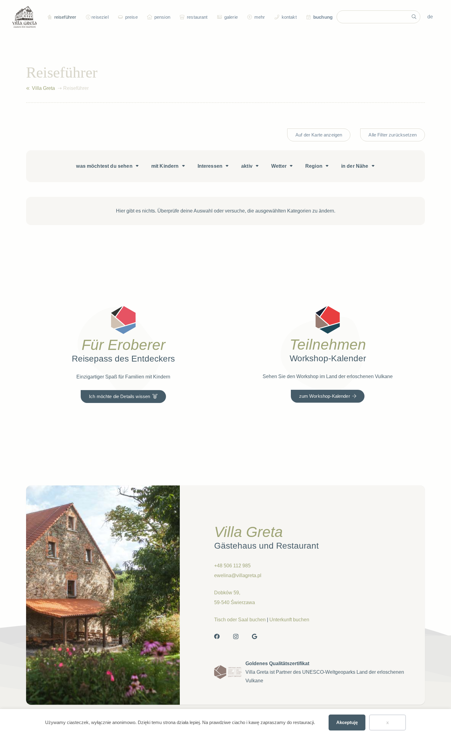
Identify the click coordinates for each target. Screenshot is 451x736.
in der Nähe (354, 166)
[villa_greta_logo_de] (24, 17)
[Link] (27, 88)
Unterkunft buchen (289, 619)
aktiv (246, 166)
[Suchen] (414, 17)
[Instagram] (235, 637)
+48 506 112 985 (232, 565)
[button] (87, 17)
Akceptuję (347, 722)
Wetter (279, 166)
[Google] (254, 636)
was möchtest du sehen (104, 166)
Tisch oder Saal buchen (240, 619)
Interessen (210, 166)
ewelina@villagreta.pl (237, 575)
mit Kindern (165, 166)
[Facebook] (217, 636)
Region (313, 166)
